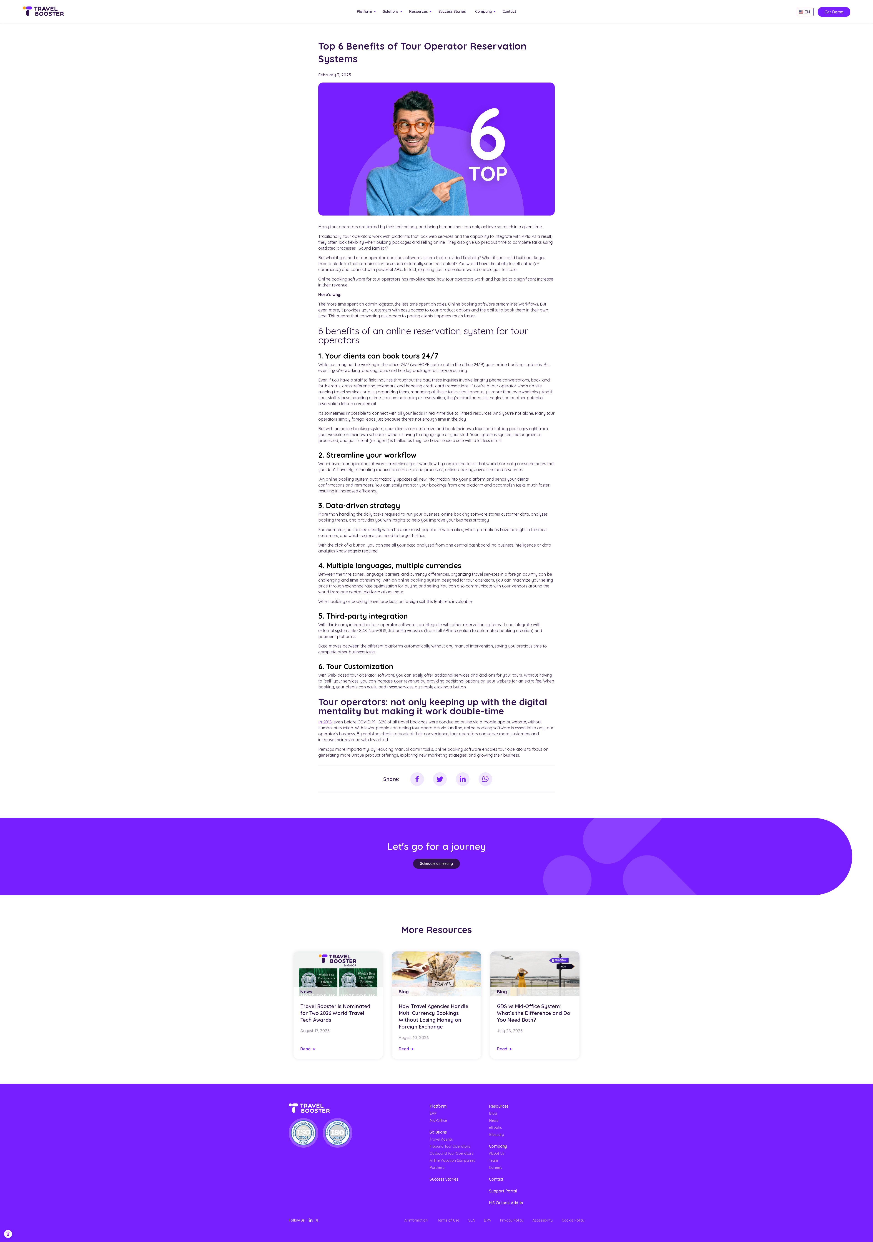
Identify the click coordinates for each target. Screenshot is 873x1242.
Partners (437, 1167)
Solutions (391, 11)
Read (305, 1048)
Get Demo (834, 12)
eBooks (495, 1127)
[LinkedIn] (310, 1221)
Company (483, 11)
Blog (493, 1113)
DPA (487, 1220)
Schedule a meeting (436, 863)
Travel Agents (441, 1139)
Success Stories (452, 11)
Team (493, 1160)
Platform (364, 11)
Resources (418, 11)
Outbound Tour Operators (451, 1153)
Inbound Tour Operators (450, 1146)
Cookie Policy (573, 1220)
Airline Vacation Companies (452, 1160)
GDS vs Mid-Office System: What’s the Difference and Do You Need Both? (533, 1013)
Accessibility (542, 1220)
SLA (471, 1220)
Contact (509, 11)
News (493, 1120)
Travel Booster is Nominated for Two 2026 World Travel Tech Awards (335, 1013)
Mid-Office (438, 1120)
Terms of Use (448, 1220)
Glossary (496, 1134)
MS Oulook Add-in (506, 1202)
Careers (495, 1167)
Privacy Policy (511, 1220)
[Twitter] (317, 1221)
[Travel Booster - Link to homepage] (43, 12)
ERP (433, 1113)
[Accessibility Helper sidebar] (5, 1232)
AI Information (416, 1220)
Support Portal (503, 1191)
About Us (496, 1153)
